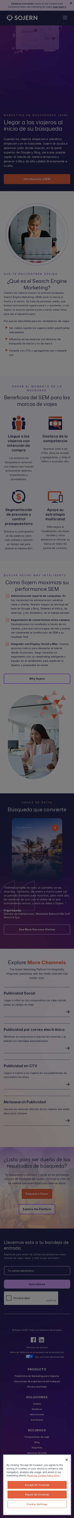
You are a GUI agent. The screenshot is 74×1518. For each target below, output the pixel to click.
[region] (37, 1484)
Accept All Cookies (37, 1484)
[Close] (67, 1460)
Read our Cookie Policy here (43, 1475)
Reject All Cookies (37, 1494)
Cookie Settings (37, 1504)
